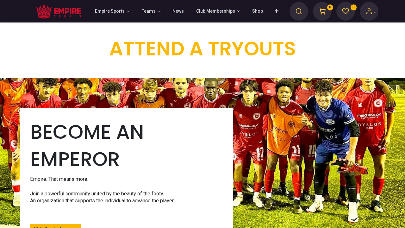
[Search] (298, 12)
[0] (322, 12)
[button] (276, 11)
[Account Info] (371, 12)
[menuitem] (178, 11)
